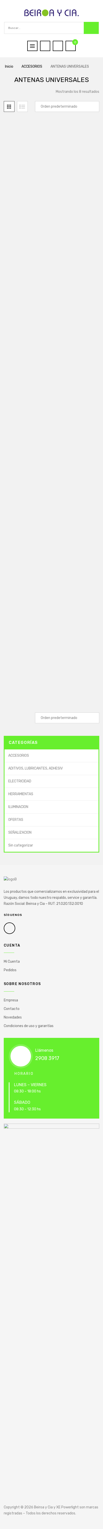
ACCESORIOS (32, 66)
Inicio (9, 66)
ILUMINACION (18, 807)
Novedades (13, 1017)
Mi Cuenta (12, 961)
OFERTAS (15, 820)
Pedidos (10, 970)
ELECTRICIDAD (19, 781)
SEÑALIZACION (20, 832)
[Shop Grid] (9, 106)
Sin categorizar (20, 845)
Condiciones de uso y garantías (29, 1026)
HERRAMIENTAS (20, 794)
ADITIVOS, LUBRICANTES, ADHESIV (35, 768)
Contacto (12, 1009)
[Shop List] (22, 106)
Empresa (11, 1000)
